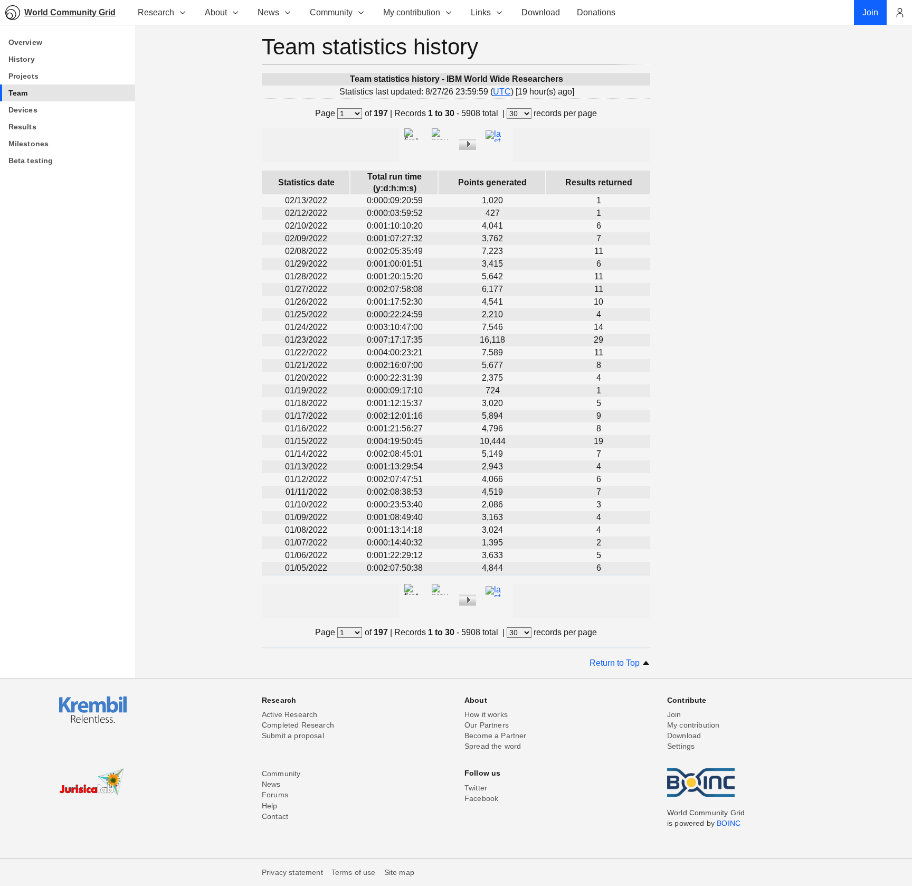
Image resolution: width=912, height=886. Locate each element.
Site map (399, 872)
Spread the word (492, 746)
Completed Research (298, 725)
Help (270, 806)
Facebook (481, 798)
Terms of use (353, 872)
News (268, 12)
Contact (275, 816)
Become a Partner (495, 735)
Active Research (289, 714)
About (216, 12)
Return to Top (616, 662)
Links (481, 12)
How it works (486, 714)
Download (684, 735)
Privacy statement (292, 872)
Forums (275, 794)
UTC (502, 91)
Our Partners (486, 725)
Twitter (475, 788)
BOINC (728, 823)
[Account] (899, 12)
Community (331, 12)
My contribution (411, 12)
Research (156, 12)
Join (674, 714)
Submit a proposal (293, 735)
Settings (681, 746)
